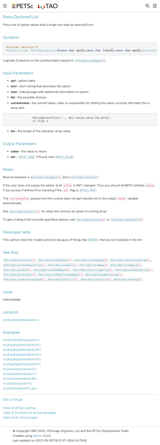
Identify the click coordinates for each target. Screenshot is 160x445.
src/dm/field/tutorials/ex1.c (21, 340)
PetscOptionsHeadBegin (50, 269)
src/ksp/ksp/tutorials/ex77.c (22, 364)
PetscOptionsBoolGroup (102, 274)
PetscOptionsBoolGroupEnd (22, 279)
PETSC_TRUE (27, 157)
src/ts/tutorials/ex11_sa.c (20, 388)
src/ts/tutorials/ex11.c (17, 383)
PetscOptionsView (89, 219)
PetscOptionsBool (60, 264)
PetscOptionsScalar (18, 274)
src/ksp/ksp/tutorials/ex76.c (22, 359)
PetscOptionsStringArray (91, 269)
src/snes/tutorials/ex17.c (19, 374)
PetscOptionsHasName (89, 260)
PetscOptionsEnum (126, 279)
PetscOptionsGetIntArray (129, 260)
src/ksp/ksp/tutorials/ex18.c (22, 350)
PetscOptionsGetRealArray (22, 264)
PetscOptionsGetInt (18, 260)
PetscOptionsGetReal (53, 260)
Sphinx (38, 436)
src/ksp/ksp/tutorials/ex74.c (22, 354)
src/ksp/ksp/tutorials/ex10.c (22, 345)
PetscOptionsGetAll (125, 219)
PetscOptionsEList (23, 211)
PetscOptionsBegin (89, 60)
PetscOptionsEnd (83, 177)
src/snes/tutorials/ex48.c (20, 378)
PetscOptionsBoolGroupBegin (58, 274)
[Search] (147, 6)
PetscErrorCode (17, 50)
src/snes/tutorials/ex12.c (20, 369)
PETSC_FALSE (64, 157)
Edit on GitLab (12, 399)
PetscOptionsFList (44, 50)
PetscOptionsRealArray (132, 269)
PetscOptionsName (91, 264)
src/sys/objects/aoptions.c (21, 320)
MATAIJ (93, 240)
